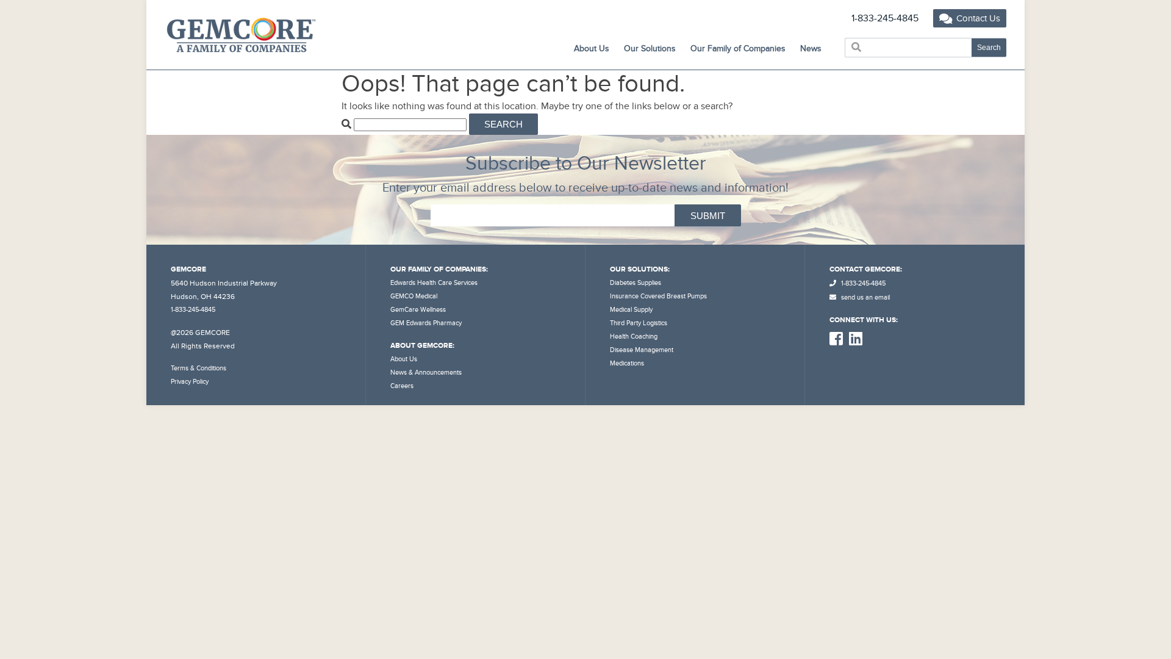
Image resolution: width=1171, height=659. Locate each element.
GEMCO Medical (413, 296)
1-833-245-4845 (885, 18)
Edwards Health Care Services (434, 283)
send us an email (864, 297)
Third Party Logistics (638, 323)
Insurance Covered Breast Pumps (658, 296)
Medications (627, 363)
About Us (403, 359)
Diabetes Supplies (635, 283)
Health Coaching (633, 336)
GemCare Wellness (418, 310)
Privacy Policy (190, 382)
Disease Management (641, 350)
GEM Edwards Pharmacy (426, 323)
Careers (402, 386)
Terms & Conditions (198, 368)
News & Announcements (426, 372)
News (811, 48)
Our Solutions (650, 48)
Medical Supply (631, 310)
